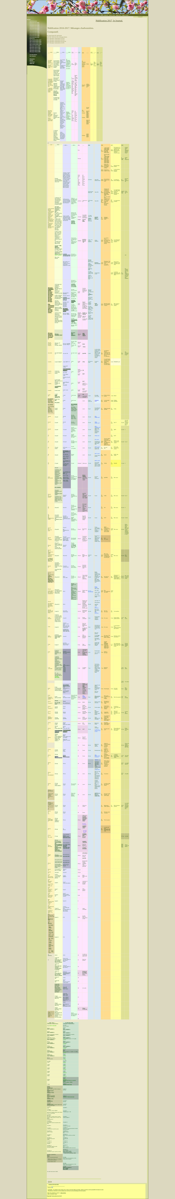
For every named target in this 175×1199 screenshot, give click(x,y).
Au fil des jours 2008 (37, 35)
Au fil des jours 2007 (37, 37)
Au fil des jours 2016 (37, 24)
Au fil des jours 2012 (37, 30)
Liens (79, 15)
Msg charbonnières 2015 (37, 43)
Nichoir (31, 60)
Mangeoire (32, 59)
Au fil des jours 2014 (37, 27)
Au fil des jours (33, 21)
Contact (74, 15)
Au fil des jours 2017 (37, 22)
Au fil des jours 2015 (37, 25)
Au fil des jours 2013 (37, 28)
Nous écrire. (63, 1192)
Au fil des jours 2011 (37, 31)
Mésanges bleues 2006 (37, 51)
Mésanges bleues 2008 (37, 48)
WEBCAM (32, 63)
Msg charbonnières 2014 (37, 44)
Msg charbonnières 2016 (37, 41)
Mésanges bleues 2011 (37, 46)
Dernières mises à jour (88, 15)
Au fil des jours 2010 (37, 33)
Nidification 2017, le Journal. (109, 20)
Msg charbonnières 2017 (37, 40)
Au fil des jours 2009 (37, 34)
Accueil (69, 15)
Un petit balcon (33, 54)
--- (111, 15)
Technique (32, 61)
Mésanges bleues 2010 (37, 47)
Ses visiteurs (37, 56)
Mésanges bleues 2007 (37, 50)
